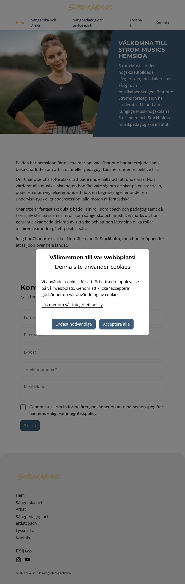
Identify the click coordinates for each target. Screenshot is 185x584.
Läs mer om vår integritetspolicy (72, 304)
